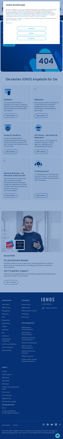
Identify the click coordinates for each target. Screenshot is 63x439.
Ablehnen (31, 33)
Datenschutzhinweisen (42, 15)
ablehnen (38, 16)
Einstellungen (26, 12)
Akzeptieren (20, 18)
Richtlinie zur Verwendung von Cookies (16, 15)
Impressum (9, 23)
